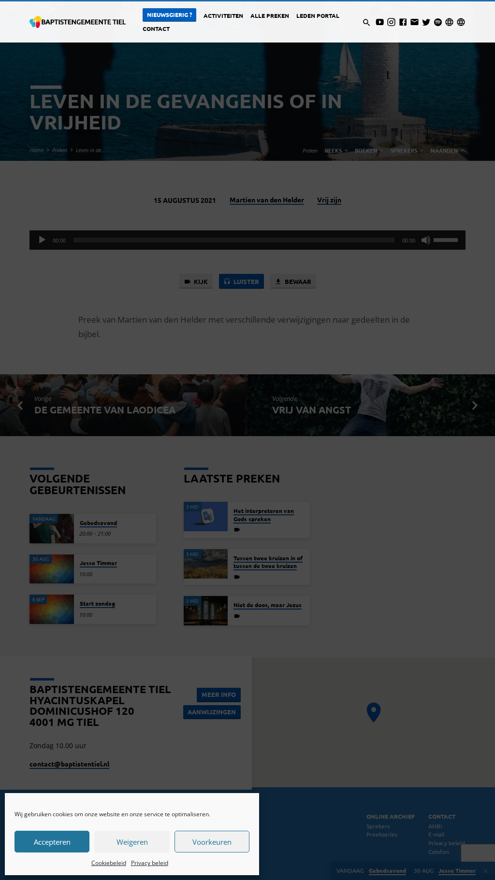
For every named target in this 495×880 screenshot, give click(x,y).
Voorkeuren (212, 842)
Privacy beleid (149, 863)
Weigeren (132, 842)
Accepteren (52, 842)
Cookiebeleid (108, 863)
